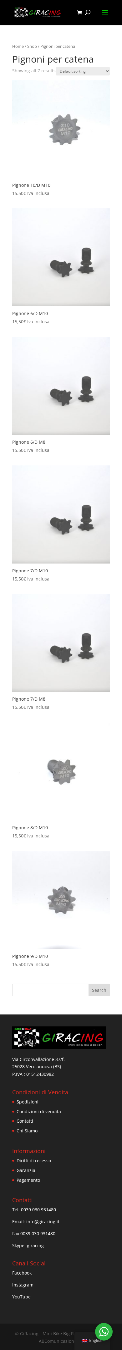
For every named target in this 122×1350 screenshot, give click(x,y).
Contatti (25, 1121)
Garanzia (26, 1170)
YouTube (21, 1297)
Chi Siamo (27, 1131)
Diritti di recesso (34, 1161)
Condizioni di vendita (39, 1111)
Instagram (22, 1285)
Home (18, 46)
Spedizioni (27, 1102)
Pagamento (28, 1180)
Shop (32, 46)
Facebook (22, 1273)
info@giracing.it (42, 1222)
